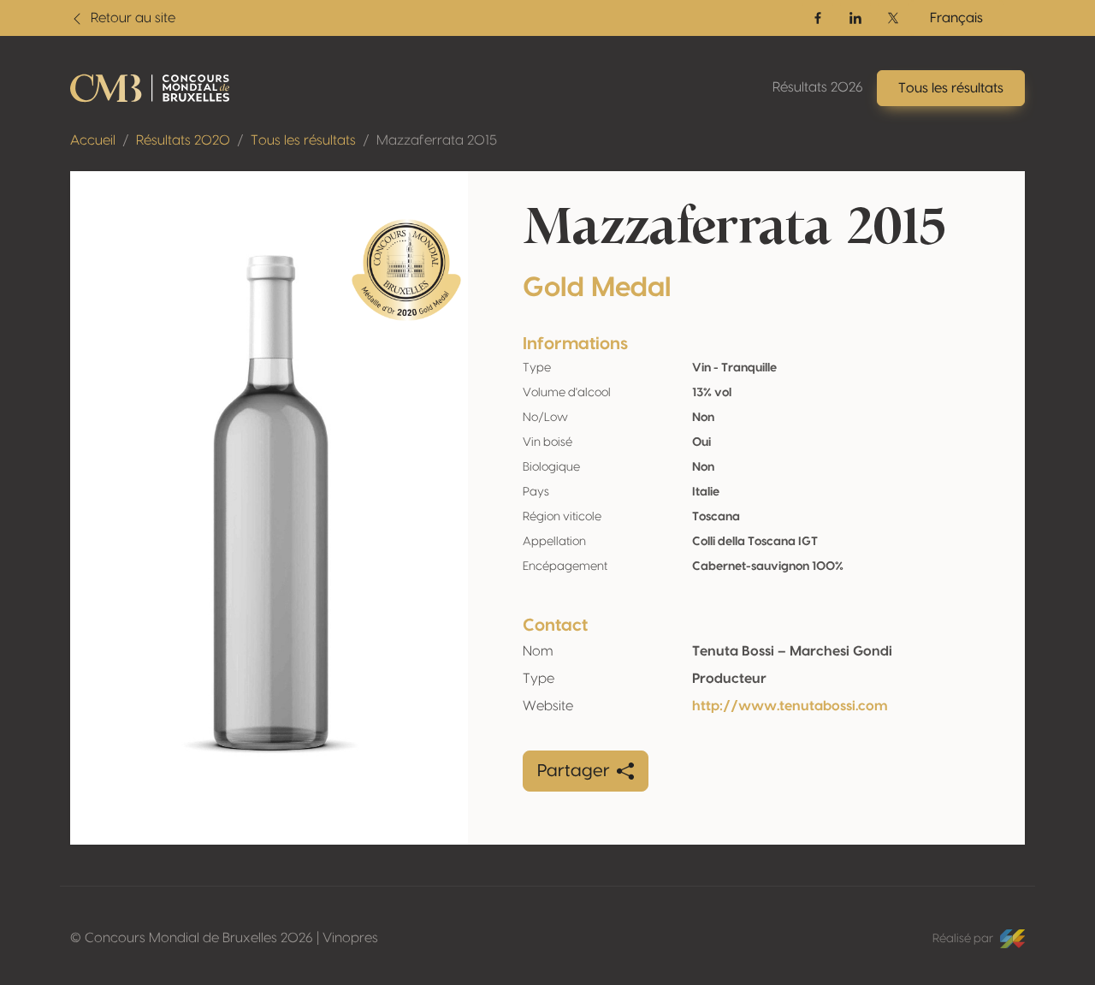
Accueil (92, 140)
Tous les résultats (303, 140)
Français (956, 18)
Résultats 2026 (817, 87)
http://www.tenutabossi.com (790, 706)
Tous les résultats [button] (950, 88)
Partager (573, 771)
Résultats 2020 (183, 140)
